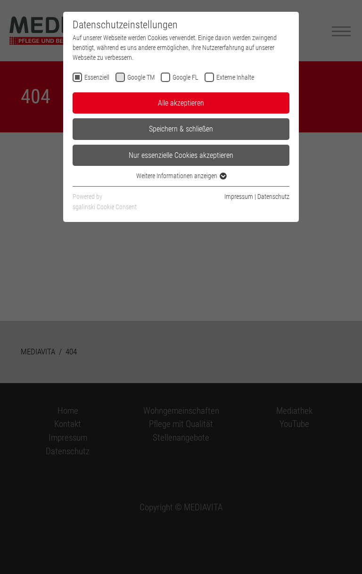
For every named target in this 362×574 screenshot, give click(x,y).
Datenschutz (273, 196)
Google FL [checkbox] (185, 77)
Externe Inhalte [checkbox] (235, 77)
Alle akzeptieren (181, 102)
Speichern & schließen (181, 128)
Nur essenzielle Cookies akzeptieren (181, 155)
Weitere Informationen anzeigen (177, 176)
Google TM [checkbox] (141, 77)
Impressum (238, 196)
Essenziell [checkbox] (96, 77)
